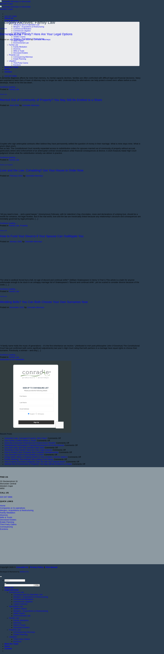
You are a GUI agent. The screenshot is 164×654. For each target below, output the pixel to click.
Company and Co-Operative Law (28, 594)
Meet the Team (11, 644)
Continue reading (9, 87)
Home (2, 506)
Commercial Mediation (22, 29)
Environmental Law (21, 616)
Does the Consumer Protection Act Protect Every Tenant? (30, 443)
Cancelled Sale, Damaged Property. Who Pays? (25, 438)
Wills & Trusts (6, 517)
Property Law (15, 630)
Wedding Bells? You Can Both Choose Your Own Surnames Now (44, 302)
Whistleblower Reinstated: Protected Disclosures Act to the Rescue (34, 445)
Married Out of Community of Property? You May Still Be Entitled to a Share (51, 100)
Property (10, 165)
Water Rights (19, 613)
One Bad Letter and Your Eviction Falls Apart (24, 447)
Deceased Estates (8, 520)
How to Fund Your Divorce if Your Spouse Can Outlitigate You (41, 236)
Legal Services (11, 590)
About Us (8, 18)
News (7, 646)
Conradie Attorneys (41, 39)
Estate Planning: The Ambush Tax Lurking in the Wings (28, 459)
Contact (8, 648)
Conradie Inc (22, 567)
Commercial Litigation (22, 31)
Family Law (3, 28)
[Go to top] (1, 576)
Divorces (4, 515)
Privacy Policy (37, 567)
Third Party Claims (8, 524)
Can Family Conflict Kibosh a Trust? (20, 440)
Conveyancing (6, 527)
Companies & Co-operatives (12, 508)
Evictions (4, 529)
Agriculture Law (16, 606)
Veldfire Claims (19, 37)
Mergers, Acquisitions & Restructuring (16, 510)
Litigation (13, 637)
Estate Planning (7, 522)
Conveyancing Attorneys (24, 632)
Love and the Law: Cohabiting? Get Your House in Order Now (41, 170)
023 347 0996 (6, 497)
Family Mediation (7, 513)
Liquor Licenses (20, 604)
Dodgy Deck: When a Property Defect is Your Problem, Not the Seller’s (35, 457)
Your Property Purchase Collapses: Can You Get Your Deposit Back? (35, 462)
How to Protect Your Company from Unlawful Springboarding (31, 452)
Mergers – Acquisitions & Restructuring (28, 27)
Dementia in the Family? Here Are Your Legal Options (36, 34)
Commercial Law (16, 592)
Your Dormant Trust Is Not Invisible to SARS (24, 455)
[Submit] (5, 583)
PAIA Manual (51, 567)
